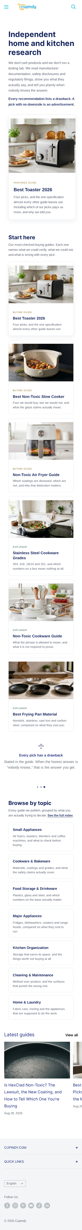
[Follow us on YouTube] (31, 1205)
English (11, 1183)
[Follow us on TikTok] (39, 1205)
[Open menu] (6, 7)
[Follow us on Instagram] (15, 1205)
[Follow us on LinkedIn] (47, 1205)
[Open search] (73, 7)
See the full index (60, 815)
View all (71, 1035)
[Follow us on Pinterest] (23, 1205)
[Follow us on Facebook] (7, 1205)
